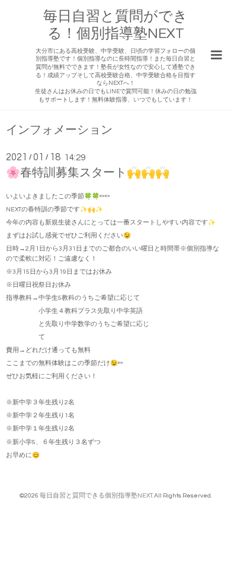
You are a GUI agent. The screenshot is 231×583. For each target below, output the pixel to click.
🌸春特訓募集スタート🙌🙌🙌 (87, 173)
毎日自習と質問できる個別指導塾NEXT (96, 495)
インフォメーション (59, 130)
